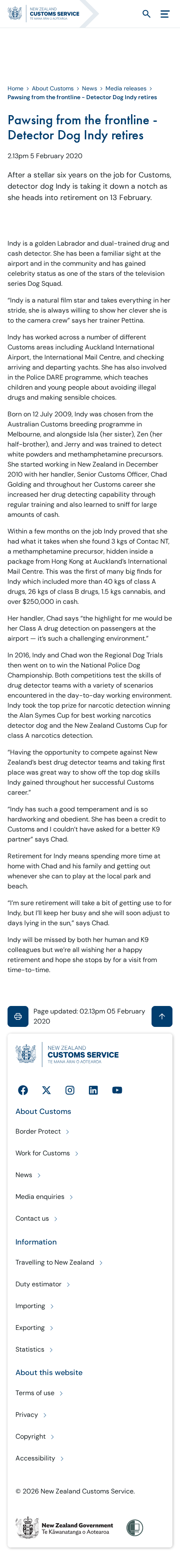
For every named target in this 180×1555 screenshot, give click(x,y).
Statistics (29, 1349)
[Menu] (164, 14)
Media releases (126, 88)
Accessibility (35, 1458)
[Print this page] (18, 1016)
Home (15, 88)
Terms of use (34, 1392)
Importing (30, 1305)
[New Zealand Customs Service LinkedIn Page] (93, 1090)
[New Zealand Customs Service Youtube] (117, 1090)
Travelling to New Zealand (54, 1262)
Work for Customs (42, 1153)
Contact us (32, 1218)
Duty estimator (38, 1284)
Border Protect (38, 1131)
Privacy (26, 1414)
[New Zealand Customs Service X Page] (46, 1090)
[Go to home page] (57, 14)
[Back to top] (162, 1016)
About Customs (53, 88)
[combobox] (131, 14)
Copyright (30, 1436)
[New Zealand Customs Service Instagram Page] (69, 1090)
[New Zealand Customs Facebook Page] (23, 1090)
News (89, 88)
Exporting (30, 1327)
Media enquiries (39, 1196)
